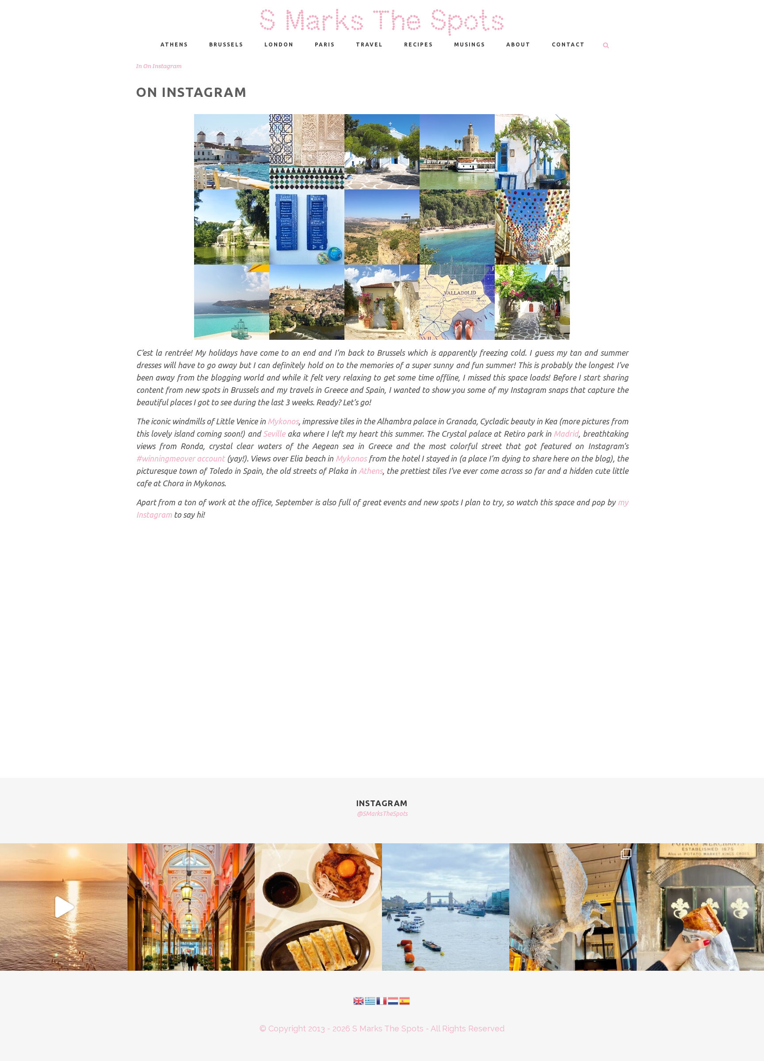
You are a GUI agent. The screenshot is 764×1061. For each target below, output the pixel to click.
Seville (274, 433)
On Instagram (162, 66)
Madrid (566, 433)
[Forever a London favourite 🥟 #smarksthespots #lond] (318, 907)
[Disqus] (382, 638)
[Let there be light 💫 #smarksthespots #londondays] (573, 907)
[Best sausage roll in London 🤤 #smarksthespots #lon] (700, 907)
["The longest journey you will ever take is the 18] (445, 907)
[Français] (382, 1000)
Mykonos (282, 421)
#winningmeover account (180, 458)
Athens (370, 470)
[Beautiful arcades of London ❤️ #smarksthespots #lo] (191, 907)
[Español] (405, 1000)
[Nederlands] (393, 1000)
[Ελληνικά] (370, 1000)
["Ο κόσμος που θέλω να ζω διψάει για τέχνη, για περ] (63, 907)
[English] (359, 1000)
